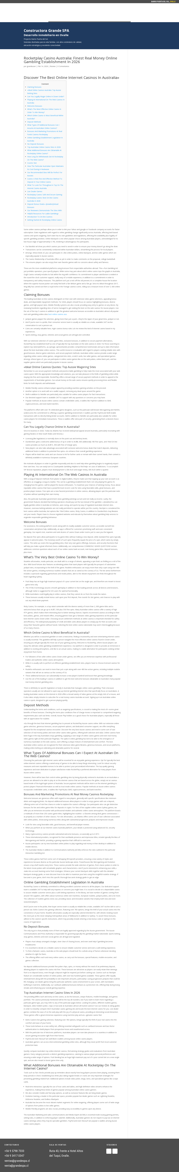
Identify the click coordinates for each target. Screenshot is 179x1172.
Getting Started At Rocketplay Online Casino (44, 220)
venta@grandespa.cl (16, 1165)
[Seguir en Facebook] (108, 1151)
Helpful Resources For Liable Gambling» (43, 213)
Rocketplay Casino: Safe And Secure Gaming (44, 194)
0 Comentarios (63, 66)
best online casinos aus (57, 314)
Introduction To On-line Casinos (39, 217)
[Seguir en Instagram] (115, 1151)
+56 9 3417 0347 (14, 1155)
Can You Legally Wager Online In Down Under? (45, 96)
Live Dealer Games (34, 191)
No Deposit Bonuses (35, 144)
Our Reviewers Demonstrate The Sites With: (44, 210)
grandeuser (31, 66)
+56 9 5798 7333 (14, 1151)
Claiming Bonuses (34, 87)
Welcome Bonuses (34, 106)
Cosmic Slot (32, 163)
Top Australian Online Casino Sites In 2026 (44, 147)
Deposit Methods (34, 122)
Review (53, 66)
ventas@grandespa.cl (17, 1161)
